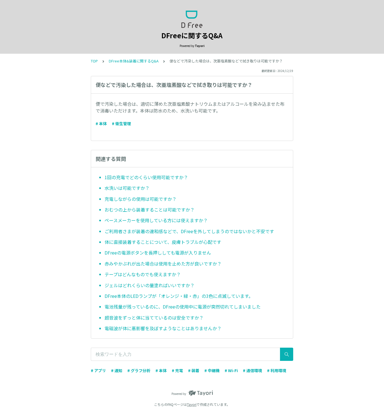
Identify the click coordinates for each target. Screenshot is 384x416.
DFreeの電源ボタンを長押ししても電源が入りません (158, 252)
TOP (94, 61)
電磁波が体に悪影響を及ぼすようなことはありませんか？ (163, 328)
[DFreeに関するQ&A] (192, 19)
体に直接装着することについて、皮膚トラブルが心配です (163, 242)
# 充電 (177, 370)
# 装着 (193, 370)
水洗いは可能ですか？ (127, 188)
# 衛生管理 (121, 123)
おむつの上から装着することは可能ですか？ (150, 209)
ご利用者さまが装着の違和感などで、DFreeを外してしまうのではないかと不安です (189, 231)
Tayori (191, 404)
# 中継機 (212, 370)
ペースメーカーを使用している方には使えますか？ (156, 220)
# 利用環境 (276, 370)
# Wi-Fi (231, 370)
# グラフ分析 (138, 370)
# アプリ (98, 370)
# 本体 (101, 123)
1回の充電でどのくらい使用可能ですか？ (146, 177)
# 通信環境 (252, 370)
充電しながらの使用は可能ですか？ (141, 198)
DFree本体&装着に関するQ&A (134, 61)
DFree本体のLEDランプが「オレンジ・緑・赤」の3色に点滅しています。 (179, 296)
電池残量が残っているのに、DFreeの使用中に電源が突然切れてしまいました (183, 306)
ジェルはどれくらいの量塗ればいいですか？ (150, 285)
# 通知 (116, 370)
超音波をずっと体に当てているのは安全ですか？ (154, 317)
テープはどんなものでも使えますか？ (143, 274)
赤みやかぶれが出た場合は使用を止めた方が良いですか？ (163, 263)
